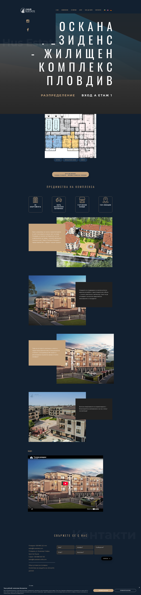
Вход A (90, 95)
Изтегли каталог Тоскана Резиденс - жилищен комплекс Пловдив (70, 174)
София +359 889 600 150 (37, 557)
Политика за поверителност (17, 593)
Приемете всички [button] (103, 590)
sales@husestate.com (36, 548)
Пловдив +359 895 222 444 (38, 545)
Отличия (73, 10)
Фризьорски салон (70, 160)
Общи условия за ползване (38, 565)
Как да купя (88, 10)
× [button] (139, 587)
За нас (57, 10)
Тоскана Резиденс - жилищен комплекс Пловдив (73, 53)
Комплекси (65, 10)
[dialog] (70, 590)
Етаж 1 (105, 95)
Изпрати (106, 558)
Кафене (83, 160)
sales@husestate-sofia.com (38, 559)
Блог (80, 10)
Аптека (58, 160)
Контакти (98, 10)
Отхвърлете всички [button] (125, 590)
